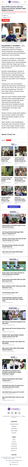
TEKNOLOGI (14, 448)
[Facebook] (15, 413)
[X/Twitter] (12, 413)
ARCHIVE (13, 450)
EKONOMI (14, 444)
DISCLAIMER (14, 430)
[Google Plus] (19, 413)
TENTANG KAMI (14, 424)
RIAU (14, 439)
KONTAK (14, 432)
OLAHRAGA (14, 446)
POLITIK (14, 441)
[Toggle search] (25, 1)
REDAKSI (14, 426)
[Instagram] (8, 413)
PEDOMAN (14, 428)
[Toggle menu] (2, 1)
